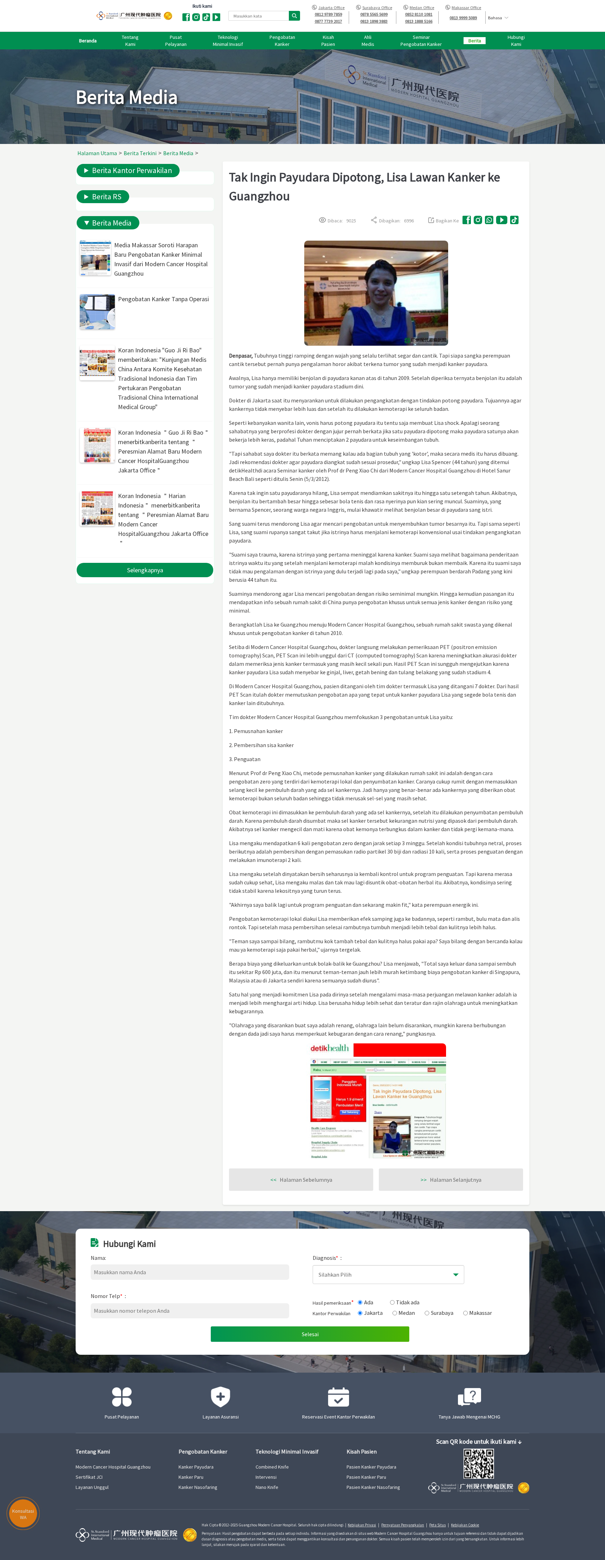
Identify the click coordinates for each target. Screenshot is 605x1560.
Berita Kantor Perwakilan (132, 170)
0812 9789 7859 (328, 14)
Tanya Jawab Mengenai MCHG (469, 1417)
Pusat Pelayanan (122, 1417)
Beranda (88, 40)
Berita (474, 40)
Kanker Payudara (196, 1467)
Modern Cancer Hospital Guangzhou (113, 1467)
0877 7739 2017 (328, 21)
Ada (368, 1302)
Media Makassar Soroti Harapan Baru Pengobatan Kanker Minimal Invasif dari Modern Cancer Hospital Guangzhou (161, 259)
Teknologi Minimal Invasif (287, 1452)
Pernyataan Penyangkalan (402, 1525)
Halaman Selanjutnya (450, 1179)
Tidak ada (407, 1302)
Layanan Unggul (92, 1487)
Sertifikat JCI (89, 1477)
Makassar (480, 1312)
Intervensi (266, 1477)
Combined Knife (272, 1467)
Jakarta (373, 1312)
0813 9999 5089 (463, 17)
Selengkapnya (145, 570)
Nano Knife (267, 1487)
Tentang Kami (93, 1452)
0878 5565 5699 (374, 14)
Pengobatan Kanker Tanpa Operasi (163, 299)
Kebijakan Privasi (362, 1525)
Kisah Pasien (362, 1452)
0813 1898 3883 (374, 21)
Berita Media (112, 223)
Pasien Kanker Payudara (371, 1467)
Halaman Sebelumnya (301, 1179)
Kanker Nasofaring (198, 1487)
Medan (406, 1312)
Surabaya (442, 1312)
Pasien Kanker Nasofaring (373, 1487)
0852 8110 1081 (418, 14)
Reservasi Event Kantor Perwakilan (338, 1417)
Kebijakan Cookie (465, 1525)
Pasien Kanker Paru (366, 1477)
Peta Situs (437, 1525)
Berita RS (106, 196)
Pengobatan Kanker (203, 1452)
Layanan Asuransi (221, 1417)
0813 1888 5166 (418, 21)
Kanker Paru (191, 1477)
